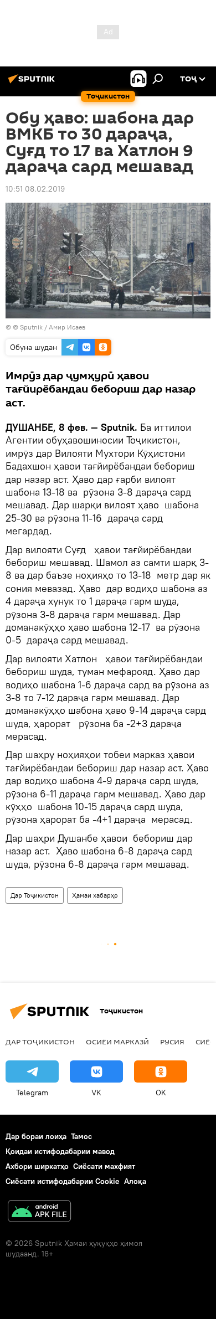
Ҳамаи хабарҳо (95, 895)
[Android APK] (39, 1212)
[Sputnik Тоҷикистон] (33, 83)
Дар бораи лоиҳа (36, 1136)
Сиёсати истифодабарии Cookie (63, 1181)
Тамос (81, 1136)
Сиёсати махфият (104, 1166)
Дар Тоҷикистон (35, 895)
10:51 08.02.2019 (35, 189)
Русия (172, 1042)
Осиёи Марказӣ (117, 1042)
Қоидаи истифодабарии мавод (60, 1151)
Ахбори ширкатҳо (37, 1166)
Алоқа (135, 1181)
